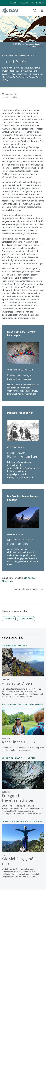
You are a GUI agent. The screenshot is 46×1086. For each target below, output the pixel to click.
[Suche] (35, 10)
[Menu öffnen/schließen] (42, 11)
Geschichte (9, 618)
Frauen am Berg (26, 618)
